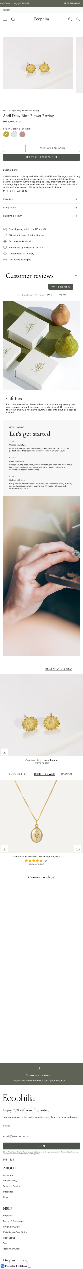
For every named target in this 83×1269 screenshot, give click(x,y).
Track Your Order (11, 1248)
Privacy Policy (10, 1180)
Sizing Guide (9, 207)
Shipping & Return (12, 215)
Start (5, 110)
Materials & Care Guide (15, 1232)
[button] (13, 19)
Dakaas (23, 1266)
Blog (5, 1197)
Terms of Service (11, 1186)
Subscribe (8, 1191)
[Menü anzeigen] (5, 19)
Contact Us (9, 1237)
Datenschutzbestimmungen (17, 1154)
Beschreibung (10, 170)
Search (6, 1243)
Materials (8, 199)
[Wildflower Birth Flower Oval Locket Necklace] (36, 816)
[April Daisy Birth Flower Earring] (41, 715)
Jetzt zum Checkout (41, 157)
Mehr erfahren (15, 191)
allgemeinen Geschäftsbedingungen (64, 1152)
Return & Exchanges (13, 1221)
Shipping (7, 1215)
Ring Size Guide (11, 1226)
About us (8, 1175)
